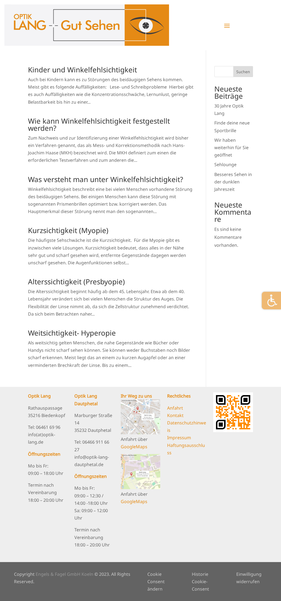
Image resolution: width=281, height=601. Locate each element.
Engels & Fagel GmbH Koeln (64, 574)
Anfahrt (175, 408)
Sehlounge (225, 164)
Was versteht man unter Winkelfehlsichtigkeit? (105, 179)
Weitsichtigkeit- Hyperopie (72, 333)
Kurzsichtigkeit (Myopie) (68, 230)
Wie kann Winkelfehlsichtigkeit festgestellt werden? (99, 124)
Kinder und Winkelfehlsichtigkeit (82, 70)
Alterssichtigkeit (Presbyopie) (76, 282)
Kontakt (175, 415)
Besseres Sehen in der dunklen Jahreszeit (233, 181)
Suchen (243, 71)
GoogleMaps (134, 447)
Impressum (179, 438)
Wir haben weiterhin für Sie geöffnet (231, 147)
